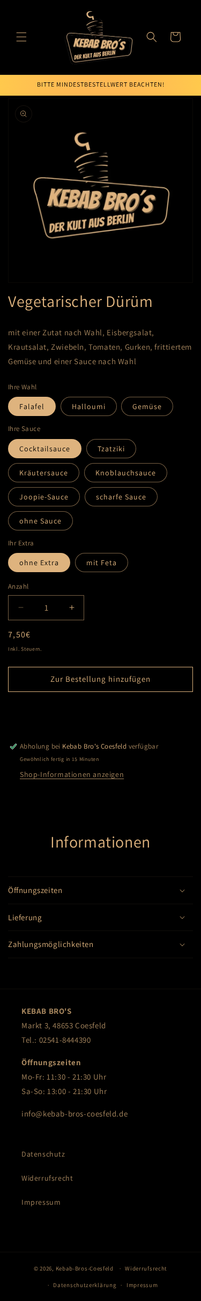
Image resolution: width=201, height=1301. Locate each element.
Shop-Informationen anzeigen (72, 774)
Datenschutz (43, 1154)
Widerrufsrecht (47, 1178)
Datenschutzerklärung (84, 1285)
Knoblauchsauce (125, 473)
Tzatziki (111, 448)
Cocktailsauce (44, 448)
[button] (21, 37)
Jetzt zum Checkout (100, 710)
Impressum (41, 1202)
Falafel (31, 406)
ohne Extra (39, 562)
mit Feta (101, 562)
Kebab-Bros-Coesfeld (85, 1268)
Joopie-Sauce (44, 497)
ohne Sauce (40, 521)
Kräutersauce (43, 473)
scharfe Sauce (121, 497)
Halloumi (89, 406)
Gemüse (147, 406)
